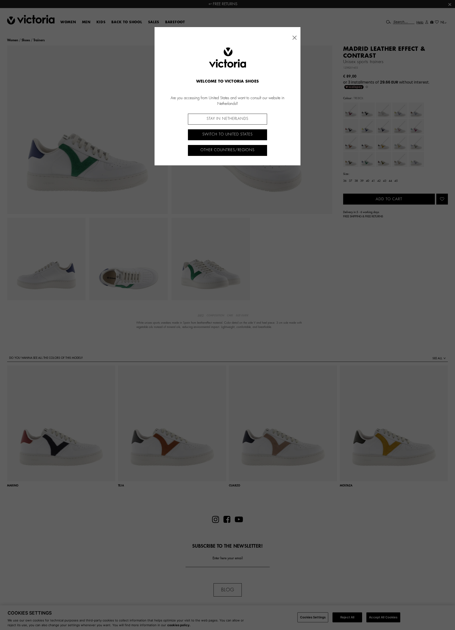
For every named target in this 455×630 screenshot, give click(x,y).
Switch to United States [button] (227, 134)
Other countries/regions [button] (227, 150)
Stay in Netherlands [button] (227, 119)
